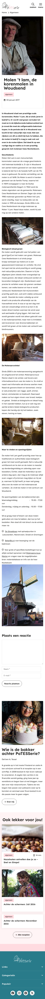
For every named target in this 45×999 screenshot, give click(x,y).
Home (4, 12)
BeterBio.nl (10, 541)
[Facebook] (12, 993)
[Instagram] (19, 993)
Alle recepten (24, 935)
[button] (33, 5)
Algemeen (14, 12)
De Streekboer (11, 531)
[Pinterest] (25, 993)
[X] (32, 993)
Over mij (10, 802)
